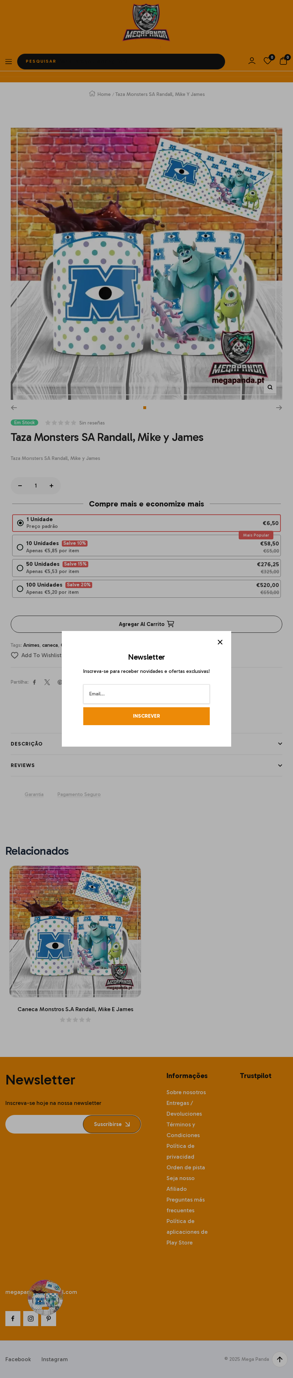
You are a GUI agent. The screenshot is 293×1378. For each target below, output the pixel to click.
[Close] (220, 642)
